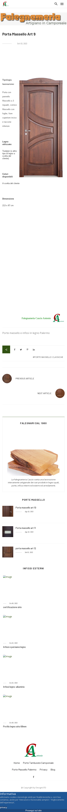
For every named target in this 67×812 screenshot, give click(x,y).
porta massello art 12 (26, 548)
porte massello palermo (24, 769)
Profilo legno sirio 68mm (14, 726)
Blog (52, 769)
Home (17, 762)
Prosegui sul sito (33, 810)
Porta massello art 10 (26, 507)
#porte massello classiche (48, 357)
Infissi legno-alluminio (14, 686)
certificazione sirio (12, 607)
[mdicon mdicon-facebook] (33, 776)
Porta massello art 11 (26, 528)
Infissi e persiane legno (14, 647)
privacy (43, 769)
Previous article (25, 378)
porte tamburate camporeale (38, 762)
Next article (44, 393)
